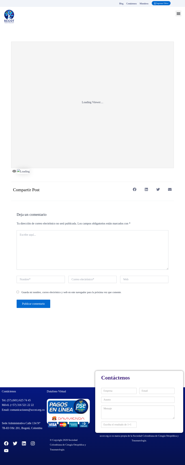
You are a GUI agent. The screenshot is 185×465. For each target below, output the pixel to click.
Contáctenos (131, 3)
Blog (121, 3)
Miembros (144, 3)
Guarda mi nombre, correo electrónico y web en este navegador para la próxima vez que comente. (71, 292)
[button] (178, 13)
